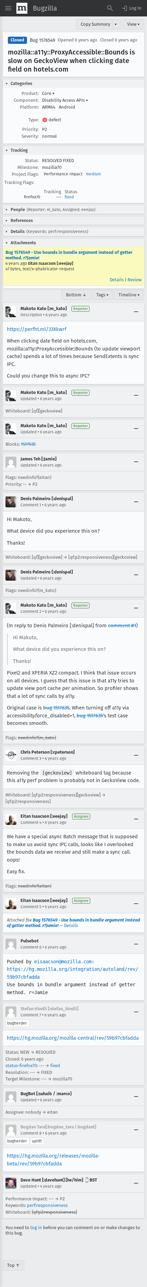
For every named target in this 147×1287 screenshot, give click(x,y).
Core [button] (48, 93)
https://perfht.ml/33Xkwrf (36, 329)
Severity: (30, 136)
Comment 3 (31, 758)
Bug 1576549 (42, 40)
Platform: (29, 107)
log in (36, 1227)
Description (31, 314)
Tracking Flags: (19, 182)
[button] (131, 8)
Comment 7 (31, 1015)
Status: (32, 160)
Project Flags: (25, 174)
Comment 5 (31, 906)
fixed (69, 197)
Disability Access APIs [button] (65, 100)
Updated (29, 398)
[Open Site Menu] (8, 8)
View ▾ (133, 24)
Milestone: (28, 167)
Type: (33, 119)
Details (117, 279)
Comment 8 (31, 1133)
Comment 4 (31, 822)
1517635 (28, 444)
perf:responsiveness (47, 1205)
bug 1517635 (56, 708)
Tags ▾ (102, 294)
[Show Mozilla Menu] (21, 8)
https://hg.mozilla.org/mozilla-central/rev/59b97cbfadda (73, 1038)
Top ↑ (13, 1265)
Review (135, 279)
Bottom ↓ (76, 294)
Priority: (30, 129)
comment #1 (122, 625)
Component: (26, 100)
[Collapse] (136, 311)
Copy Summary (95, 24)
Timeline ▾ (129, 294)
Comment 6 (31, 947)
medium (93, 174)
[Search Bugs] (110, 8)
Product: (30, 93)
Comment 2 (31, 611)
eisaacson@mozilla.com (63, 961)
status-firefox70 (21, 1065)
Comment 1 (31, 505)
